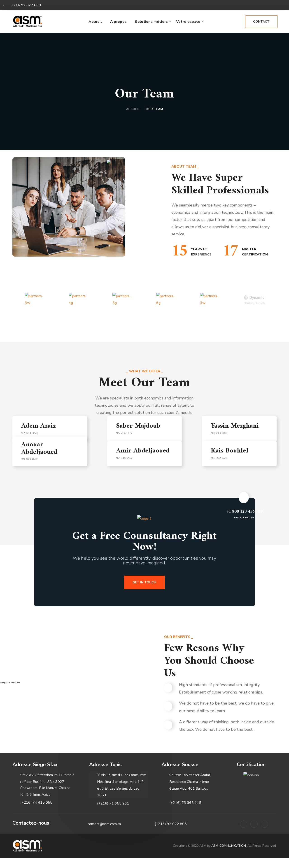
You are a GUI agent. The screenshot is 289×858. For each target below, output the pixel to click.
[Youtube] (264, 824)
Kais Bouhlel (229, 451)
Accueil (133, 109)
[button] (234, 21)
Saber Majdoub (138, 426)
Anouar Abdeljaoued (39, 448)
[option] (35, 299)
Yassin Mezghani (235, 426)
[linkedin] (265, 4)
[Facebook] (254, 824)
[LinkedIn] (243, 824)
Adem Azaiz (38, 426)
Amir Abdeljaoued (143, 451)
